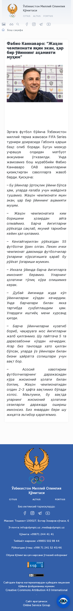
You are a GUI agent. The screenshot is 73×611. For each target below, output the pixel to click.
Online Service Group (36, 605)
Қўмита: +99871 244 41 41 (36, 534)
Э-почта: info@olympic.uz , (25, 527)
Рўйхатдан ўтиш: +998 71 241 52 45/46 (36, 547)
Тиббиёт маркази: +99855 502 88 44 (36, 541)
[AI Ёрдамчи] (63, 601)
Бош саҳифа (15, 30)
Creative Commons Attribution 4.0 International (37, 590)
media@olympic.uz (53, 527)
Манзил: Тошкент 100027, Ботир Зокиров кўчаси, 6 (36, 520)
